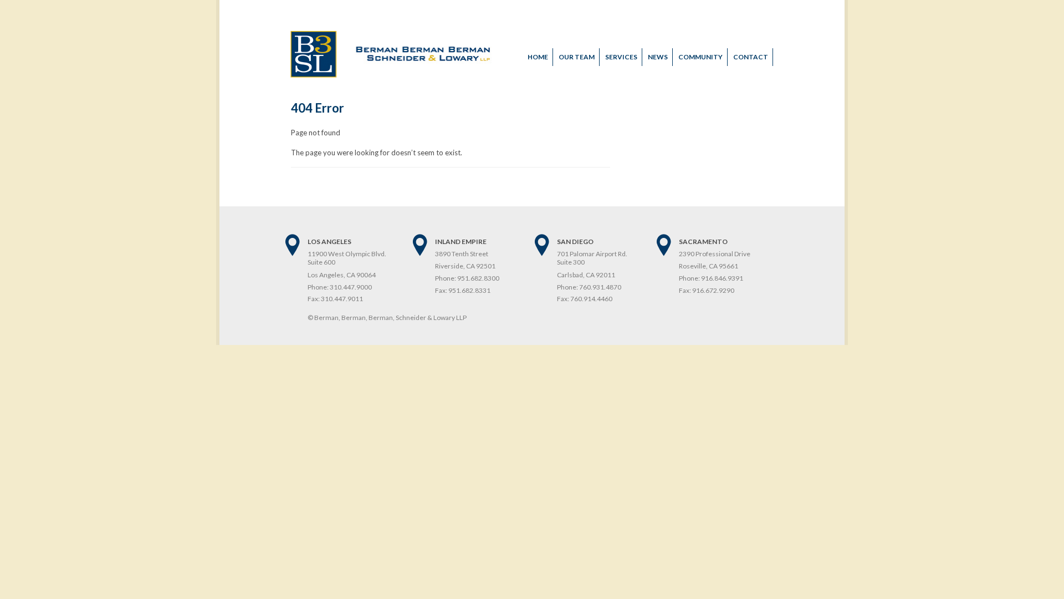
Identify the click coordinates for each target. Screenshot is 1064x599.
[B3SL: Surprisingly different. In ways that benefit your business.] (391, 74)
